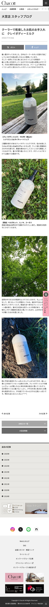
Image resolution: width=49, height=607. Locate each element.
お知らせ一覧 (23, 424)
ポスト (12, 47)
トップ (4, 9)
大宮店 (21, 9)
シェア (36, 47)
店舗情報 (13, 9)
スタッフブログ (32, 9)
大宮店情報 (23, 431)
